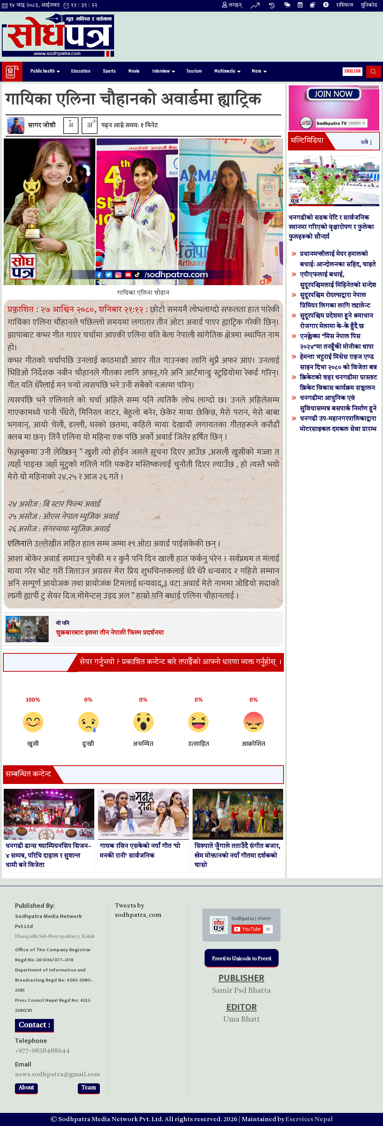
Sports (109, 71)
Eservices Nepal (309, 1119)
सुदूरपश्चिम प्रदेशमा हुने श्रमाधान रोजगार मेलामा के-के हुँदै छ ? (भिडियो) (336, 326)
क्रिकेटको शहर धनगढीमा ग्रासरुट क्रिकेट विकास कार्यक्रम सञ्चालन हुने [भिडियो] (338, 388)
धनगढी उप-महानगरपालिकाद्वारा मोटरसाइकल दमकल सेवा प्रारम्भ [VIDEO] (338, 429)
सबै (364, 143)
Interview (161, 71)
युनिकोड (369, 5)
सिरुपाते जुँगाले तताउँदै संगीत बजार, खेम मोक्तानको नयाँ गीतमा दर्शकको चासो (237, 856)
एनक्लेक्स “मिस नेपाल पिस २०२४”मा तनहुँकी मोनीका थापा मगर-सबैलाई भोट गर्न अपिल (337, 346)
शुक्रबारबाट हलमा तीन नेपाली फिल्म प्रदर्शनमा (110, 633)
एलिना (17, 544)
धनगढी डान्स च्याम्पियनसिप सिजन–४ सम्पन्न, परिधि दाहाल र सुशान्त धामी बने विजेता (48, 856)
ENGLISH (352, 71)
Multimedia (224, 71)
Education (80, 71)
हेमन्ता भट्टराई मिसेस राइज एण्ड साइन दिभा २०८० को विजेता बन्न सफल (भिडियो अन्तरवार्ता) (338, 367)
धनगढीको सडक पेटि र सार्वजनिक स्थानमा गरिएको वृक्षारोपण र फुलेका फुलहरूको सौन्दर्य (331, 227)
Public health (43, 71)
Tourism (194, 71)
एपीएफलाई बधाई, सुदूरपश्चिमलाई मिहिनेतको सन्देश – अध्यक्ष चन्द (338, 285)
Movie (134, 71)
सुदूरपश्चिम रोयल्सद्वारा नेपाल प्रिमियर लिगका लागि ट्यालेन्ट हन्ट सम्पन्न (335, 305)
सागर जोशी (42, 125)
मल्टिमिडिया (307, 141)
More (256, 71)
